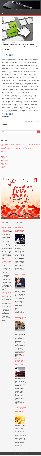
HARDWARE (4, 162)
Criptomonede (5, 159)
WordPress (21, 453)
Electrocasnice (5, 160)
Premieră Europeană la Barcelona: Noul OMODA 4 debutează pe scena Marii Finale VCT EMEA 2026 (20, 275)
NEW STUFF (4, 164)
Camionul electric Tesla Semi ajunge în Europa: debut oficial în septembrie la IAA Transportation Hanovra (7, 293)
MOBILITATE (4, 163)
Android (3, 116)
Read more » (17, 266)
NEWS (14, 42)
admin (9, 52)
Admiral (25, 453)
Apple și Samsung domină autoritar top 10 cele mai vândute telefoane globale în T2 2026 (19, 142)
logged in (8, 126)
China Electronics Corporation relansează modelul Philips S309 (14, 119)
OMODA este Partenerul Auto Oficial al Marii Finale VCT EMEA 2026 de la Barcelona (17, 148)
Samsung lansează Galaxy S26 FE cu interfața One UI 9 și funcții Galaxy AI (16, 147)
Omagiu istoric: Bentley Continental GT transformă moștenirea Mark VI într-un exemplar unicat (20, 318)
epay (6, 116)
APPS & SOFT (4, 156)
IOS (8, 116)
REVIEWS (4, 167)
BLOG (3, 157)
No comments (9, 42)
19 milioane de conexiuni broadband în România (30, 121)
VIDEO (3, 169)
